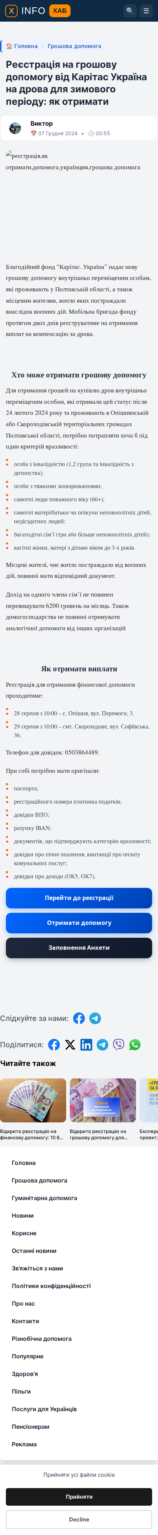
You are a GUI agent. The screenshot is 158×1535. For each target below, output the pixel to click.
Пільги (21, 1391)
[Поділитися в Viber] (119, 1045)
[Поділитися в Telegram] (102, 1045)
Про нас (23, 1303)
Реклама (24, 1444)
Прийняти (79, 1496)
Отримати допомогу (79, 923)
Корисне (24, 1233)
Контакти (25, 1321)
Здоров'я (25, 1373)
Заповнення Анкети (79, 948)
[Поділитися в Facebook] (54, 1045)
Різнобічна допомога (42, 1338)
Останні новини (34, 1250)
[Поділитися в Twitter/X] (70, 1045)
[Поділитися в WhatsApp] (135, 1045)
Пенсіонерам (30, 1426)
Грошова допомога (74, 46)
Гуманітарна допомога (44, 1198)
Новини (23, 1215)
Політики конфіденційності (51, 1285)
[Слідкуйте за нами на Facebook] (79, 1018)
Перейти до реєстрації (79, 898)
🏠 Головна (22, 46)
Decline (79, 1519)
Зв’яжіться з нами (37, 1268)
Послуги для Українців (44, 1409)
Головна (24, 1162)
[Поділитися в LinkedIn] (86, 1045)
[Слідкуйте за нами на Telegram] (95, 1018)
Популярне (27, 1356)
